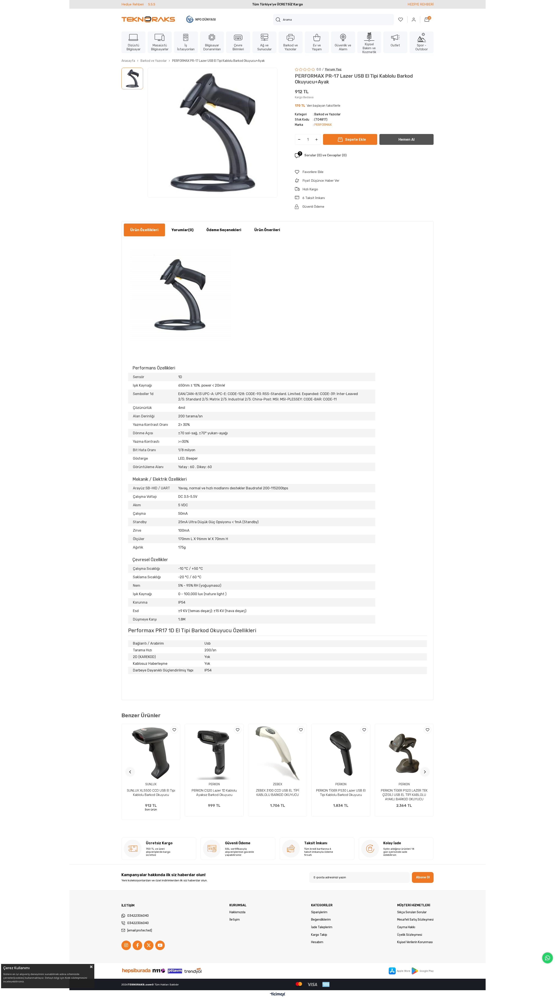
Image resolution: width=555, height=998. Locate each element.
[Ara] (278, 19)
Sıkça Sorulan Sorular (412, 912)
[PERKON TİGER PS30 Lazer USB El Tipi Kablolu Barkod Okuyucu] (341, 753)
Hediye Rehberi (132, 4)
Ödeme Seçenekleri (223, 230)
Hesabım (317, 942)
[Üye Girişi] (414, 19)
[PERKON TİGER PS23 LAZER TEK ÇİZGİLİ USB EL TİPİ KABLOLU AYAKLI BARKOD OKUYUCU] (404, 753)
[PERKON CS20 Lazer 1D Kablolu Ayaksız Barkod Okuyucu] (214, 753)
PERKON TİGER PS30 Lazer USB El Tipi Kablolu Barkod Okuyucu (341, 793)
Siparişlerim (319, 912)
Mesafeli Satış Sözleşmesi (415, 919)
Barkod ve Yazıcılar (327, 114)
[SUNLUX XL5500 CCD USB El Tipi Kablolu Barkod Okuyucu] (151, 753)
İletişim (234, 919)
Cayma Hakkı (406, 927)
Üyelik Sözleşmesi (409, 935)
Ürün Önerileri (267, 230)
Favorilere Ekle (174, 729)
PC (220, 394)
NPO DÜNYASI (205, 19)
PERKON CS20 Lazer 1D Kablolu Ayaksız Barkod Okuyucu (214, 793)
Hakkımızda (237, 912)
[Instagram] (126, 945)
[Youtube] (160, 945)
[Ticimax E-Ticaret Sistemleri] (277, 994)
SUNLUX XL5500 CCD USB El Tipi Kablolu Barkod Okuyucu (151, 793)
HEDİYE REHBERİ (421, 4)
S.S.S (151, 4)
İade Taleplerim (321, 927)
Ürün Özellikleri (144, 230)
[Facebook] (137, 945)
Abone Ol (423, 877)
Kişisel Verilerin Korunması (415, 942)
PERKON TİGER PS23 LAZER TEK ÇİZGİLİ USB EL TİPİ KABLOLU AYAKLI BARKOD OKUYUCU (404, 795)
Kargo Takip (319, 935)
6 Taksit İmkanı (313, 198)
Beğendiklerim (321, 919)
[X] (148, 945)
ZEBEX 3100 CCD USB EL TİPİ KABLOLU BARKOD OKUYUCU (277, 793)
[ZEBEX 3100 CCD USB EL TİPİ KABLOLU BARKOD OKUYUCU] (277, 753)
